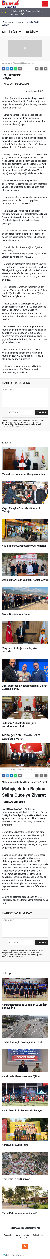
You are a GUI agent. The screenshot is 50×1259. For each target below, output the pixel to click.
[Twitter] (7, 68)
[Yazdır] (20, 68)
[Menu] (45, 4)
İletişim (26, 1235)
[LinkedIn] (11, 68)
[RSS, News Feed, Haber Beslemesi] (25, 1246)
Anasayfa (9, 22)
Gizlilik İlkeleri (38, 1235)
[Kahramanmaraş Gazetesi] (10, 4)
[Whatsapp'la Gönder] (15, 68)
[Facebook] (3, 68)
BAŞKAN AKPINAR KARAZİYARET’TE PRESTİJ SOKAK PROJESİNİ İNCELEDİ (28, 12)
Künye (17, 1235)
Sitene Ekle (24, 1238)
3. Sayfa (20, 22)
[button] (36, 68)
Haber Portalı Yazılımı (15, 1255)
